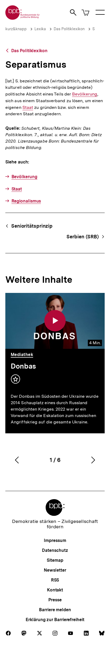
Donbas (23, 366)
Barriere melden (55, 609)
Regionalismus (26, 201)
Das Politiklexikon (69, 29)
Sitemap (55, 560)
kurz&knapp (16, 29)
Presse (54, 599)
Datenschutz (55, 550)
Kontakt (55, 589)
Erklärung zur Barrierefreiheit (55, 619)
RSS (55, 580)
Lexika (40, 29)
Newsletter (55, 570)
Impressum (55, 540)
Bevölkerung (84, 94)
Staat (27, 107)
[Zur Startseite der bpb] (22, 18)
